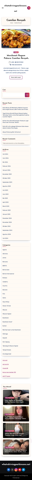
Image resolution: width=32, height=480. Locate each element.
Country (5, 286)
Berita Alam (6, 269)
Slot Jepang (6, 342)
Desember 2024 (7, 218)
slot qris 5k (6, 364)
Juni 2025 (5, 194)
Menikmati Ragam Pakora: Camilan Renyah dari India (16, 58)
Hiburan (5, 310)
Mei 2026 (5, 162)
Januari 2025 (6, 214)
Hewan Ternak (7, 306)
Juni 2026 (6, 158)
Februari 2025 (7, 210)
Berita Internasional (8, 273)
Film (4, 294)
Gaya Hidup (6, 302)
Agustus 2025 (7, 186)
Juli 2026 (5, 154)
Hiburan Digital (7, 314)
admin (13, 62)
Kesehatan (6, 318)
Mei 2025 (5, 198)
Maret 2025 (6, 206)
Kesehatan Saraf (7, 322)
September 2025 (7, 182)
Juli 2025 (5, 190)
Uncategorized (7, 354)
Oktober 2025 (6, 178)
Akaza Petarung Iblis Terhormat (12, 132)
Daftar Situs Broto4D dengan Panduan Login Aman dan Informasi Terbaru (16, 121)
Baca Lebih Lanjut (16, 77)
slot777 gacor (6, 376)
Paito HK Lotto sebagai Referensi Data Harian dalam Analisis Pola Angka (16, 127)
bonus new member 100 (9, 372)
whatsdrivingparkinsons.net (16, 464)
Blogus (24, 475)
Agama (5, 249)
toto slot (5, 360)
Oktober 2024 (6, 226)
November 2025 (7, 174)
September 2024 (7, 230)
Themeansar (15, 477)
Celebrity (5, 281)
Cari (4, 90)
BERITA (5, 265)
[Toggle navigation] (2, 8)
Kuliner (16, 52)
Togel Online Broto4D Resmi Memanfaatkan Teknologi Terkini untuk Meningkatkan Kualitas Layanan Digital (16, 115)
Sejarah (5, 338)
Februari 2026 (7, 166)
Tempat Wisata (7, 350)
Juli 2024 (5, 238)
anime (4, 257)
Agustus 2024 (7, 234)
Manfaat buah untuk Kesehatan (12, 330)
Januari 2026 (6, 170)
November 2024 (7, 222)
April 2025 (5, 202)
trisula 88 (5, 368)
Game (4, 298)
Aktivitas (5, 253)
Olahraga (5, 334)
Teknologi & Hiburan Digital (10, 346)
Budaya (5, 277)
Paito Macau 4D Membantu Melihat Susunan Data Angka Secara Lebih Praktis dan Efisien (15, 108)
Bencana (5, 261)
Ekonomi (5, 290)
